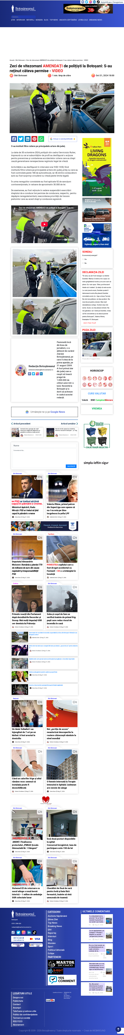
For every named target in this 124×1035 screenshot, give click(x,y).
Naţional (16, 698)
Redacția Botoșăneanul (42, 366)
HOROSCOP (97, 371)
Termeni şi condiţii (21, 1018)
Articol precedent (21, 423)
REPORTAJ (30, 20)
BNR (93, 400)
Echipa (51, 953)
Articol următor (68, 423)
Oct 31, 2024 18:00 (105, 75)
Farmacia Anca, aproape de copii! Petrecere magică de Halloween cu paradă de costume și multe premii (30, 430)
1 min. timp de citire (61, 75)
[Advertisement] (62, 41)
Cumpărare (101, 400)
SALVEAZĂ (71, 466)
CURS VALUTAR (97, 393)
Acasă (12, 60)
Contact (17, 1004)
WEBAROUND (98, 1030)
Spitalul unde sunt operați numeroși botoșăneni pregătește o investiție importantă (52, 659)
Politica (15, 583)
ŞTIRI (13, 20)
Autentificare (106, 2)
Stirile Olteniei (67, 998)
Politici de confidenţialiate (25, 1014)
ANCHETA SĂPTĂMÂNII (68, 20)
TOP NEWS (54, 20)
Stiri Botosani (20, 60)
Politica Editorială (56, 950)
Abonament (18, 1025)
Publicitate (18, 1001)
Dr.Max (65, 994)
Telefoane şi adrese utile (24, 1011)
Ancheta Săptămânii (57, 916)
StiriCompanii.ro (67, 996)
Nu (86, 263)
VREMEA (97, 408)
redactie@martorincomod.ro (21, 927)
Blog (50, 940)
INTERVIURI (20, 20)
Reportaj (52, 933)
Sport (50, 946)
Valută (85, 400)
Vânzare (109, 400)
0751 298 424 (16, 923)
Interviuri (52, 936)
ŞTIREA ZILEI (83, 20)
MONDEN (39, 20)
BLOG (46, 20)
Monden (52, 943)
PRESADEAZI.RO (67, 992)
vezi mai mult (89, 323)
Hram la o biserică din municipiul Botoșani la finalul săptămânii (46, 685)
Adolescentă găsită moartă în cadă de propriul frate (43, 672)
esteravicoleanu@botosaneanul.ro (41, 370)
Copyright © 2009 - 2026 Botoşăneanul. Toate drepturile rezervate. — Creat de (62, 1030)
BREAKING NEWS (95, 20)
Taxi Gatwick (66, 995)
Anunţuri (17, 1008)
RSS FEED (17, 1021)
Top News (51, 534)
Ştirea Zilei (53, 919)
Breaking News (55, 926)
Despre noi (18, 997)
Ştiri (50, 929)
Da (86, 259)
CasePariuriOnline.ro (57, 992)
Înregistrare (118, 2)
